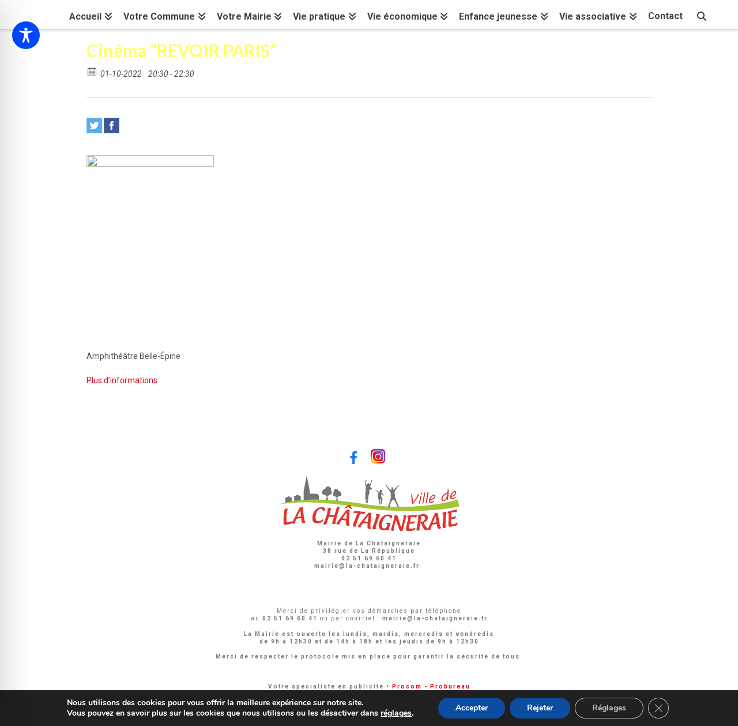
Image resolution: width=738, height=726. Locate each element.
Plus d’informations (121, 380)
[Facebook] (111, 125)
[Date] (92, 71)
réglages (396, 713)
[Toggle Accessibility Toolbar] (26, 35)
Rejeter (540, 707)
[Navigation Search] (701, 14)
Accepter (471, 707)
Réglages (609, 707)
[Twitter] (94, 125)
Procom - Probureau (431, 686)
